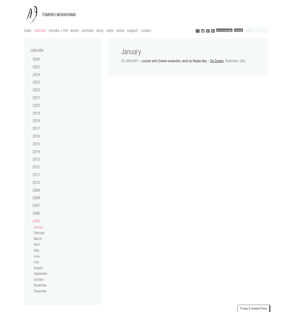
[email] (198, 30)
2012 (36, 166)
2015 (36, 143)
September (40, 273)
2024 (36, 74)
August (38, 268)
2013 (36, 159)
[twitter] (213, 30)
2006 (36, 213)
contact (146, 30)
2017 (36, 128)
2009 (36, 190)
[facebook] (208, 30)
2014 (36, 151)
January (38, 227)
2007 (36, 205)
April (37, 244)
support (132, 30)
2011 (36, 174)
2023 (36, 82)
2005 (36, 220)
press (120, 30)
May (36, 250)
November (40, 285)
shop (99, 30)
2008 (36, 197)
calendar (40, 30)
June (37, 256)
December (40, 291)
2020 (36, 105)
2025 (36, 66)
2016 (36, 136)
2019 (36, 113)
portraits (88, 30)
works (74, 30)
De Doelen (217, 61)
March (38, 238)
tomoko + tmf (58, 30)
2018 (36, 120)
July (36, 262)
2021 (36, 97)
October (39, 279)
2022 (36, 89)
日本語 (238, 30)
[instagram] (203, 30)
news (27, 30)
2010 (36, 182)
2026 (36, 59)
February (39, 232)
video (110, 30)
